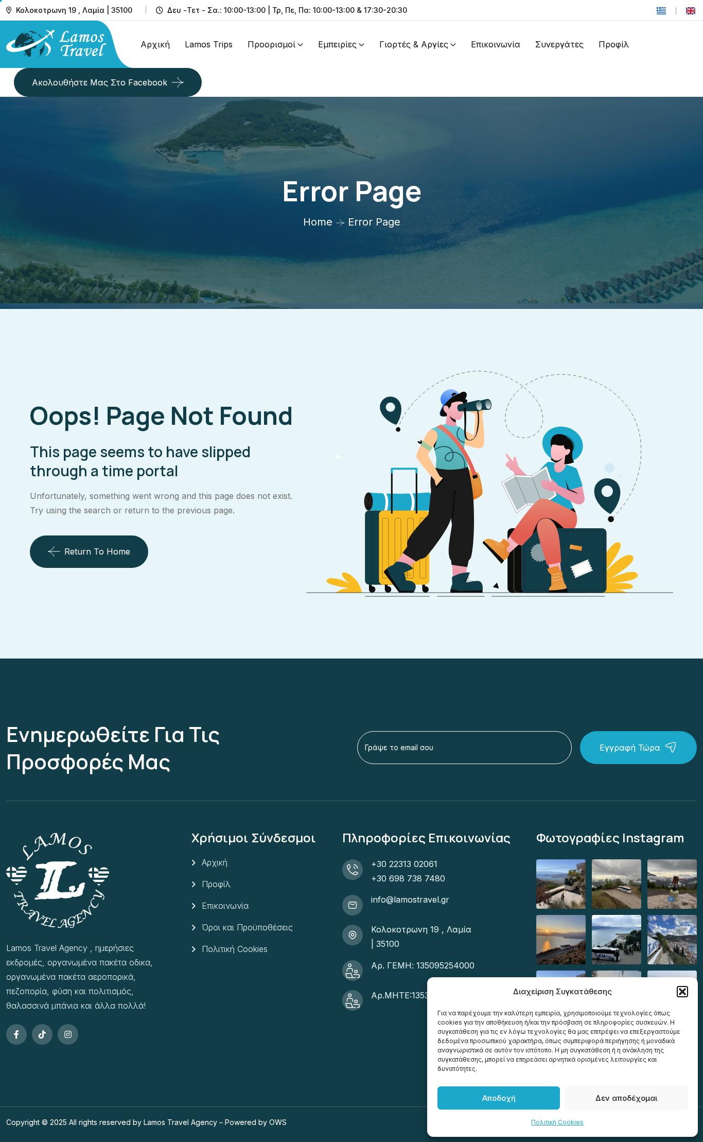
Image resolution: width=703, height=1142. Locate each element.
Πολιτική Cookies (557, 1122)
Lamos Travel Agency (180, 1122)
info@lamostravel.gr (410, 899)
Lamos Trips (209, 44)
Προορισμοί (271, 44)
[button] (682, 992)
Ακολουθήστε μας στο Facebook (99, 82)
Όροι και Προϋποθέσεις (247, 927)
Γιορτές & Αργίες (413, 44)
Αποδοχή (499, 1098)
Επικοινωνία (495, 44)
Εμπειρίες (337, 44)
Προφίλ (614, 44)
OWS (278, 1122)
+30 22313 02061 (404, 864)
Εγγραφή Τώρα (630, 747)
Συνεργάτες (559, 44)
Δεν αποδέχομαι (626, 1098)
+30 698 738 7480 (408, 878)
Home (317, 222)
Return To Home (97, 551)
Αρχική (155, 44)
